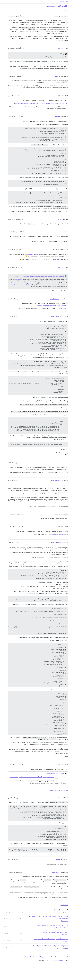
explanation (59, 948)
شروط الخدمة (41, 956)
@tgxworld (16, 236)
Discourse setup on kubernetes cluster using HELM (52, 925)
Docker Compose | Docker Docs (22, 284)
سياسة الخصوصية (30, 956)
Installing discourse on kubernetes (59, 790)
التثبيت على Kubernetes (56, 6)
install (54, 948)
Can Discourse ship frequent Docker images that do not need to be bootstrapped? (42, 276)
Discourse (60, 960)
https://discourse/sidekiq (62, 435)
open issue (19, 279)
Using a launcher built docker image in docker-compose (51, 939)
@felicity (54, 534)
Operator (56, 259)
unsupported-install (63, 10)
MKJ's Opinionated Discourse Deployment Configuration (50, 946)
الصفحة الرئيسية (63, 956)
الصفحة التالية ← (63, 905)
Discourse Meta (64, 1)
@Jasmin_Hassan (63, 534)
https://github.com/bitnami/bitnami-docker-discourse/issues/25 (52, 305)
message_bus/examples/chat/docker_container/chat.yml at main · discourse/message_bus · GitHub (42, 103)
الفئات (55, 956)
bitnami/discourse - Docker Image (33, 254)
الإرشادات (49, 956)
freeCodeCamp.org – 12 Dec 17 (55, 773)
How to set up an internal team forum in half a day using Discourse (32, 777)
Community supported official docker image (54, 932)
